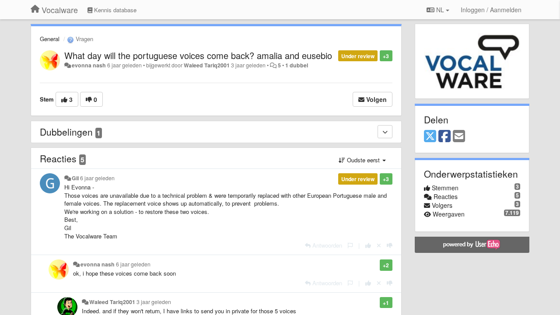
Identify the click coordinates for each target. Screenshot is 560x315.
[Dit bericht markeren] (350, 245)
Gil (75, 178)
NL (440, 9)
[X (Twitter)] (430, 136)
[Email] (459, 136)
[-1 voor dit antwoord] (389, 245)
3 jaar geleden (153, 302)
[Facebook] (444, 136)
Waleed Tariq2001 (207, 65)
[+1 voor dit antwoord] (368, 245)
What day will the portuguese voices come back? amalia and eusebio (198, 55)
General (50, 39)
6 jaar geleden (97, 178)
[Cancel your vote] (379, 245)
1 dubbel (296, 65)
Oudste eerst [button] (363, 160)
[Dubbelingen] (385, 131)
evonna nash (89, 65)
